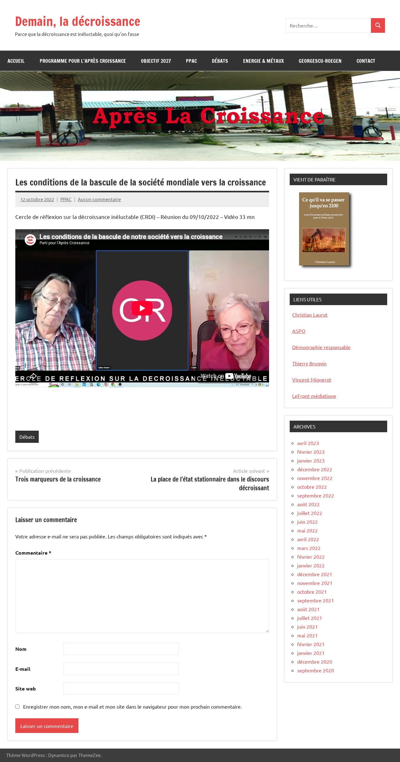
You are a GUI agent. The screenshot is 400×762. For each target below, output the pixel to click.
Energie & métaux (263, 60)
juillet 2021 (309, 618)
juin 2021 (307, 626)
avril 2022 (308, 539)
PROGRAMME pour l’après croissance (83, 60)
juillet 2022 (309, 513)
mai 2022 (307, 530)
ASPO (298, 331)
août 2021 (308, 609)
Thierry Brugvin (309, 363)
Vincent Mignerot (311, 379)
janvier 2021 (311, 653)
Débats (220, 60)
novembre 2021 (314, 583)
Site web (25, 688)
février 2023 (311, 451)
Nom (21, 649)
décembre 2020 (314, 661)
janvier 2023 (311, 460)
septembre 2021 (315, 600)
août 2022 (308, 504)
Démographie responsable (321, 347)
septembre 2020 (315, 670)
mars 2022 (309, 548)
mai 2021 (307, 635)
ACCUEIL (16, 60)
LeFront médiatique (314, 396)
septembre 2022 (315, 495)
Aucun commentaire (99, 199)
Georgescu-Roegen (320, 60)
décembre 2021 (314, 574)
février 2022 (311, 556)
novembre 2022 (314, 478)
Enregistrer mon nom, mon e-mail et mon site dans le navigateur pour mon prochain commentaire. (132, 706)
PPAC (191, 60)
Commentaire (33, 552)
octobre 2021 (312, 591)
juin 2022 (307, 521)
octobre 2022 (312, 486)
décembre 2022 (314, 469)
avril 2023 (308, 443)
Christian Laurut (310, 314)
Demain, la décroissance (77, 21)
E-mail (22, 669)
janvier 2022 (311, 565)
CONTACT (366, 60)
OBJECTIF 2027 (156, 60)
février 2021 (311, 644)
